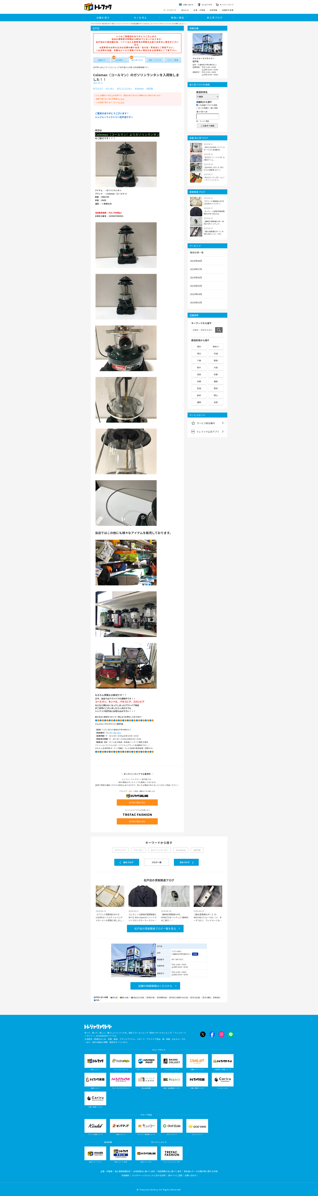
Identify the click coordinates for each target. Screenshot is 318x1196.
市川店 (115, 997)
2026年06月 (196, 277)
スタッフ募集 (172, 60)
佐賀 (216, 402)
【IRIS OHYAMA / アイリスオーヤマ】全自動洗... (214, 148)
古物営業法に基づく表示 (144, 1171)
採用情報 (214, 10)
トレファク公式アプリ (208, 431)
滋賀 (199, 374)
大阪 (216, 367)
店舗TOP (102, 60)
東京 (199, 346)
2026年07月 (196, 269)
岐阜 (199, 395)
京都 (216, 374)
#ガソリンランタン (124, 88)
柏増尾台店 (163, 997)
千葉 (199, 360)
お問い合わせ (191, 1175)
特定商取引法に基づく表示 (169, 1171)
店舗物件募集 (228, 10)
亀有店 (217, 997)
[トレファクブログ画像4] (126, 371)
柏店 (98, 1000)
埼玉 (199, 353)
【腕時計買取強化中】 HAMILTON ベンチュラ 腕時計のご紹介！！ (174, 917)
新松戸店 (151, 997)
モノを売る (140, 17)
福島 (216, 381)
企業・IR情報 (199, 10)
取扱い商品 (177, 17)
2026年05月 (196, 285)
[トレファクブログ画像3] (126, 319)
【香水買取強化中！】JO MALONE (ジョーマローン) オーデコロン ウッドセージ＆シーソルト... (208, 917)
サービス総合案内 (206, 423)
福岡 (199, 402)
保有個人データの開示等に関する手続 (201, 1171)
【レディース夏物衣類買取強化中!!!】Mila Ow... (214, 212)
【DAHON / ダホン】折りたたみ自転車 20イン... (214, 168)
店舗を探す (103, 17)
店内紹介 (119, 60)
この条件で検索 (207, 125)
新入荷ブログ (215, 17)
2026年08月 (196, 260)
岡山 (216, 395)
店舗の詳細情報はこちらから (155, 986)
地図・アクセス (154, 60)
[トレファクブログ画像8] (126, 585)
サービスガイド (170, 10)
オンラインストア (227, 4)
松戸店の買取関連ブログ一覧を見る (155, 928)
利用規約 (125, 1175)
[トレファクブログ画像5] (126, 422)
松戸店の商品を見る (137, 802)
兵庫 (199, 381)
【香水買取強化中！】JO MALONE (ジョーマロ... (213, 232)
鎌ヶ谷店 (125, 997)
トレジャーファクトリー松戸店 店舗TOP (128, 23)
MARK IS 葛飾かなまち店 (179, 997)
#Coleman (139, 88)
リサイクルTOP (96, 23)
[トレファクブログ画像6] (126, 474)
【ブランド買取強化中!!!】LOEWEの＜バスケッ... (214, 202)
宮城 (199, 388)
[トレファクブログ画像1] (126, 187)
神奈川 (216, 346)
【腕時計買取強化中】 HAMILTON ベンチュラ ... (214, 222)
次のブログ (185, 862)
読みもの (185, 10)
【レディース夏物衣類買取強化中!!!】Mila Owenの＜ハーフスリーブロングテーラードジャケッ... (142, 917)
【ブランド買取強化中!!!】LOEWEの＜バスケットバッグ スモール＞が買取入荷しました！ (109, 917)
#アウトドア (98, 88)
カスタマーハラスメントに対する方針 (149, 1175)
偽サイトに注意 (175, 1175)
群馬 (216, 360)
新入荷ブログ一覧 (108, 23)
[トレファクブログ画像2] (126, 267)
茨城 (216, 353)
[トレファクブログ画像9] (126, 636)
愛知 (216, 388)
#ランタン (110, 88)
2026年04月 (196, 294)
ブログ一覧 (157, 862)
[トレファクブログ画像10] (126, 688)
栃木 (199, 367)
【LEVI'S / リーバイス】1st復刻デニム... (214, 158)
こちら (121, 99)
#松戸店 (149, 88)
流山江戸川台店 (138, 997)
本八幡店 (207, 997)
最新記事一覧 (197, 252)
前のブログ (128, 862)
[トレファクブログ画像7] (126, 525)
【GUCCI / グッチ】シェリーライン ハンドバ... (214, 178)
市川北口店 (196, 997)
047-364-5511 (115, 732)
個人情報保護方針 (123, 1171)
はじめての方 (207, 4)
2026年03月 (196, 302)
